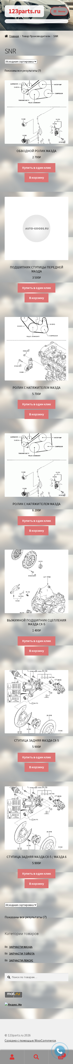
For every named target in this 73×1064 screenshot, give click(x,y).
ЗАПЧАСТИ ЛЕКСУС (21, 960)
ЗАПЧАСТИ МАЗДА (20, 947)
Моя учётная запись (12, 1057)
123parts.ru (24, 11)
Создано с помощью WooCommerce (30, 1040)
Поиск (36, 1057)
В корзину (36, 177)
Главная (14, 36)
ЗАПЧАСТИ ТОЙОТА (21, 953)
